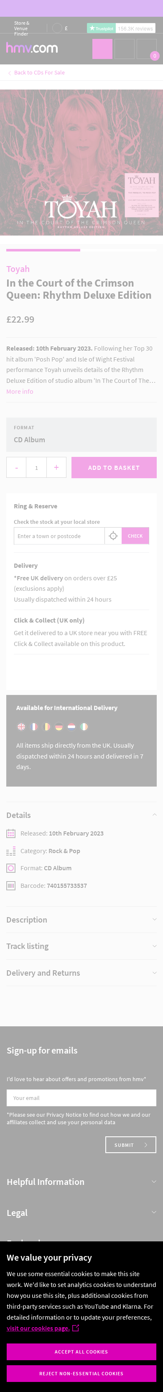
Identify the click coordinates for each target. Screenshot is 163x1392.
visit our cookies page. (38, 1328)
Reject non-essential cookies (81, 1373)
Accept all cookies (81, 1351)
